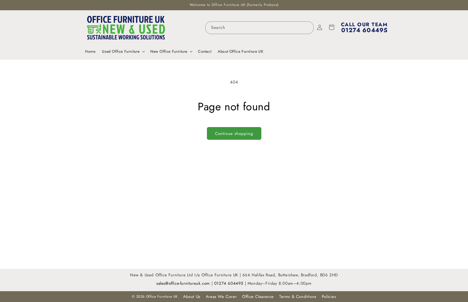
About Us (191, 297)
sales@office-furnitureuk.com (183, 283)
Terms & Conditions (297, 297)
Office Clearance (258, 297)
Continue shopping (234, 134)
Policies (329, 297)
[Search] (307, 28)
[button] (123, 51)
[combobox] (259, 28)
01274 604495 (229, 283)
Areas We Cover (221, 297)
